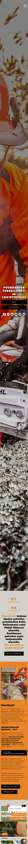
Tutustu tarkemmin (14, 653)
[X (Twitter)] (16, 314)
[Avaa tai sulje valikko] (25, 6)
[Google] (20, 314)
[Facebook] (4, 314)
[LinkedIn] (23, 314)
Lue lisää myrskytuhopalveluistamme (14, 752)
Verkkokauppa (9, 792)
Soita (14, 302)
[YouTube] (12, 314)
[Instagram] (8, 314)
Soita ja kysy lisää (11, 786)
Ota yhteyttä (14, 307)
